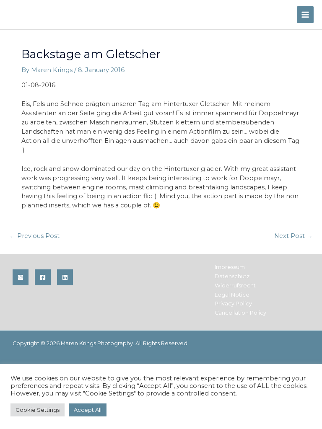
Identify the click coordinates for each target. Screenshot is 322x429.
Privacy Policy (233, 303)
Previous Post (34, 236)
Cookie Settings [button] (38, 409)
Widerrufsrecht (235, 285)
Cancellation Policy (240, 313)
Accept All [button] (87, 409)
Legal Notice (232, 295)
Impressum (230, 267)
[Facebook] (43, 277)
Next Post (293, 236)
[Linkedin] (65, 277)
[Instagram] (21, 277)
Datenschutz (232, 276)
